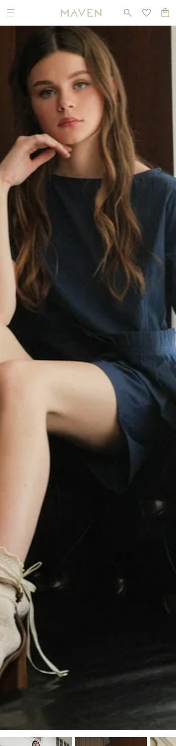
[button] (10, 12)
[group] (88, 365)
